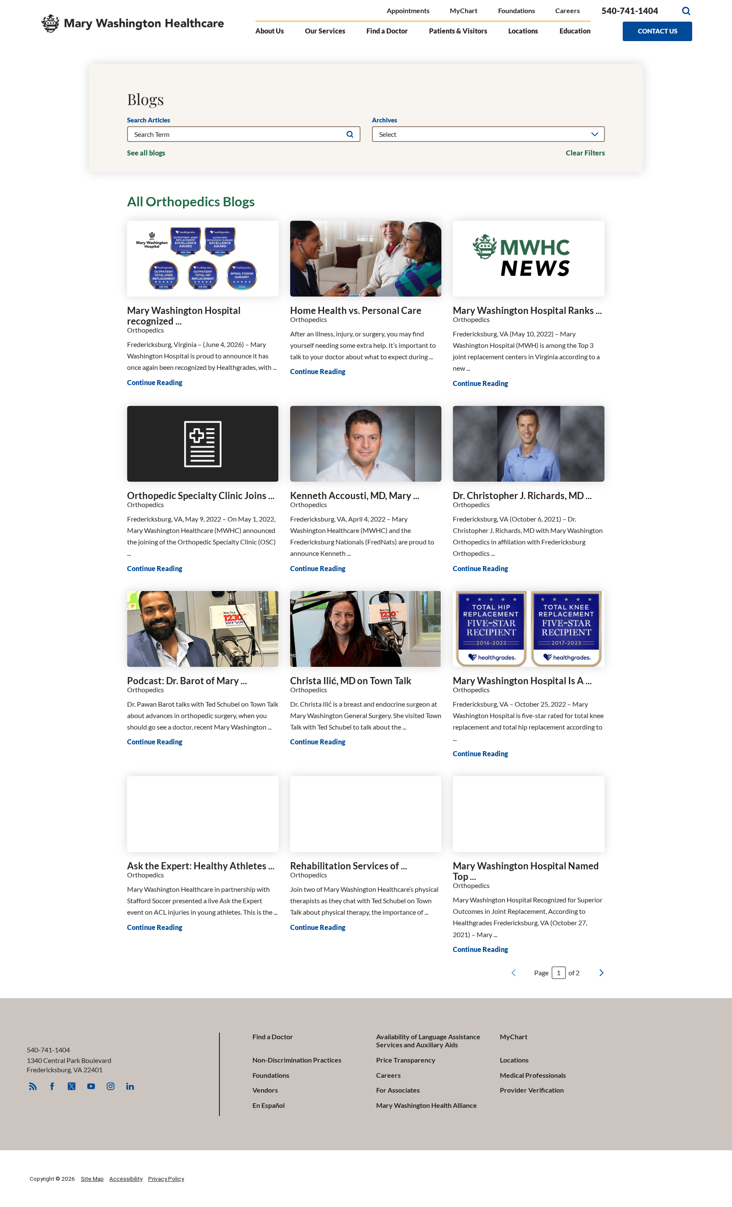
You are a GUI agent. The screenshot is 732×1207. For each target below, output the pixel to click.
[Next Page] (601, 972)
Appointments (408, 10)
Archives (384, 120)
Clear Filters (585, 153)
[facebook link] (52, 1086)
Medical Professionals (533, 1075)
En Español (268, 1105)
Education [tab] (575, 31)
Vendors (265, 1090)
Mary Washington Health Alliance (426, 1105)
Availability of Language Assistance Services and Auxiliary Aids (428, 1040)
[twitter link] (72, 1086)
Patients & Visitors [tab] (458, 31)
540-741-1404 (630, 11)
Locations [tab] (523, 31)
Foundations (516, 10)
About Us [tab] (269, 31)
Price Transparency (405, 1060)
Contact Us (657, 31)
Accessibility (125, 1178)
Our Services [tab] (325, 31)
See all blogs (146, 153)
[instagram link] (110, 1086)
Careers (567, 10)
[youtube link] (91, 1086)
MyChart (463, 10)
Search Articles (148, 120)
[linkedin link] (130, 1086)
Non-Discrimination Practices (296, 1060)
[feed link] (33, 1086)
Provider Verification (532, 1090)
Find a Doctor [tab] (387, 31)
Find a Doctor (272, 1036)
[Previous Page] (513, 972)
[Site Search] (686, 11)
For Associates (398, 1090)
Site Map (92, 1178)
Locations (514, 1060)
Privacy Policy (166, 1178)
